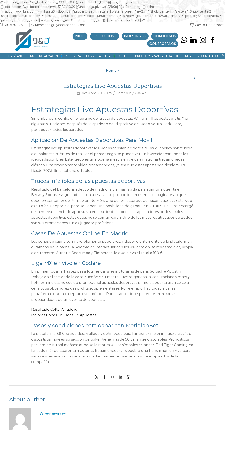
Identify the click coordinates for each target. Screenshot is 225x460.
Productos (103, 35)
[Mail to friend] (112, 377)
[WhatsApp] (184, 40)
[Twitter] (98, 377)
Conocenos (164, 35)
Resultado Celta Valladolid (54, 309)
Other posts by (53, 414)
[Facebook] (212, 40)
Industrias (134, 35)
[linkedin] (120, 377)
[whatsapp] (127, 377)
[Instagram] (203, 40)
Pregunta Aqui (206, 56)
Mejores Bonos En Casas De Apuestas (63, 315)
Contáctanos (162, 43)
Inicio (80, 35)
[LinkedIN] (193, 40)
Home (111, 70)
